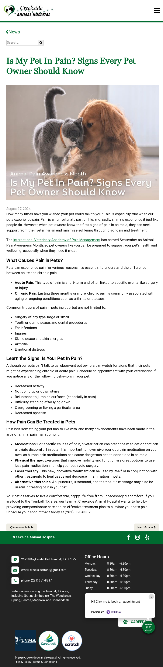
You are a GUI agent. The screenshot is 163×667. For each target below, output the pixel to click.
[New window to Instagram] (137, 538)
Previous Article (23, 527)
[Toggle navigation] (157, 10)
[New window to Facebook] (128, 538)
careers (139, 622)
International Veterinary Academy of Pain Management (56, 240)
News (14, 31)
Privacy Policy (23, 661)
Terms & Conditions (45, 661)
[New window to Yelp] (147, 538)
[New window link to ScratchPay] (73, 640)
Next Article (146, 527)
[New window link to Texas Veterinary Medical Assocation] (26, 640)
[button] (148, 627)
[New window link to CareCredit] (49, 640)
